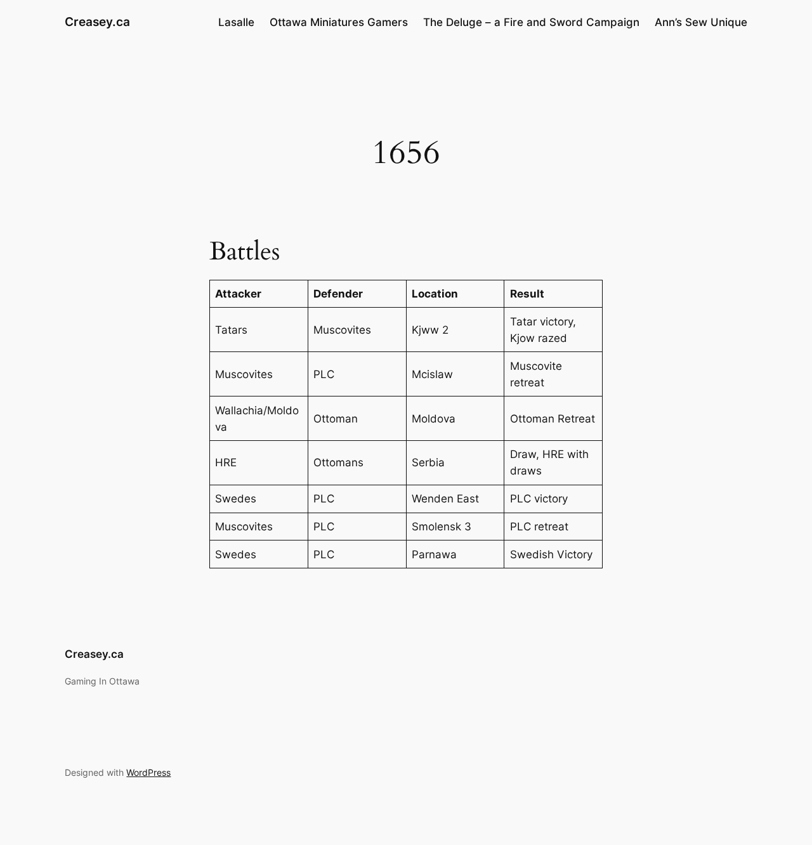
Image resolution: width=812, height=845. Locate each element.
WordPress (148, 772)
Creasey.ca (97, 21)
